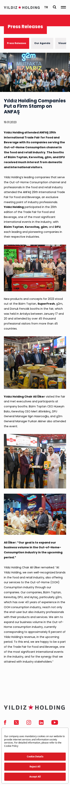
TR (46, 7)
